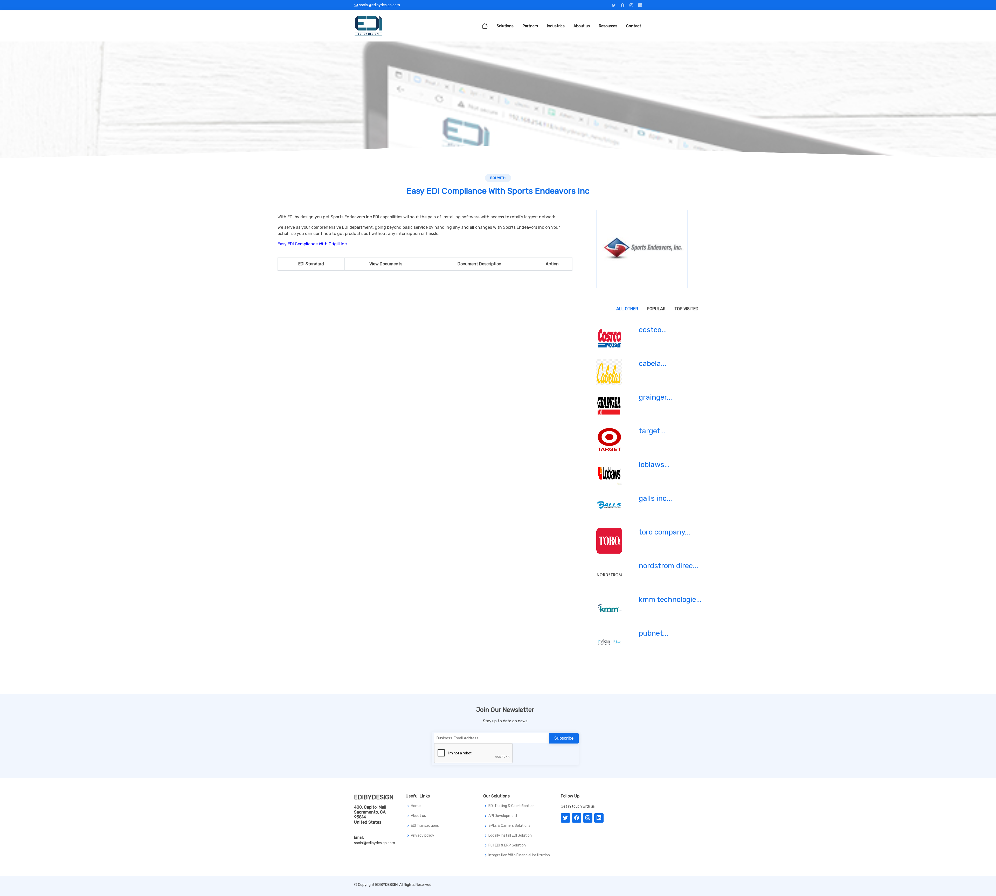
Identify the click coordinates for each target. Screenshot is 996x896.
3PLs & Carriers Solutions (509, 826)
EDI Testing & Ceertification (511, 806)
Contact (633, 26)
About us (581, 26)
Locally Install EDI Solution (510, 835)
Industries (556, 26)
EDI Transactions (425, 826)
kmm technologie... (670, 599)
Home (416, 806)
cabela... (652, 363)
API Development (502, 816)
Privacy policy (422, 835)
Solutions (505, 26)
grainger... (655, 397)
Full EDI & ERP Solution (507, 845)
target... (652, 431)
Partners (530, 26)
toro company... (664, 532)
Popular (656, 308)
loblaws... (654, 464)
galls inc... (655, 498)
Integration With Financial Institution (519, 855)
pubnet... (653, 633)
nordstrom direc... (668, 565)
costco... (653, 329)
